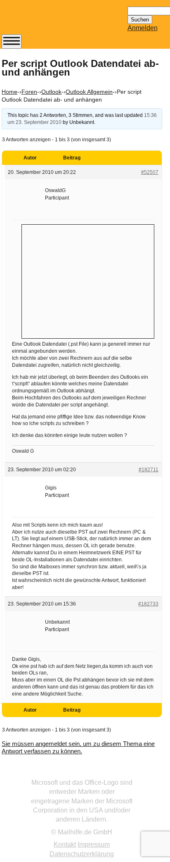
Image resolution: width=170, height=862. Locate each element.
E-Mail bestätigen (42, 251)
